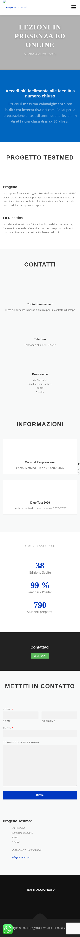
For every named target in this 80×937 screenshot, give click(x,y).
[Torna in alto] (40, 919)
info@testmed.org (21, 857)
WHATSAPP (40, 655)
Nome (8, 709)
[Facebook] (35, 900)
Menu (73, 7)
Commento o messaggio (21, 742)
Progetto (10, 187)
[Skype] (45, 900)
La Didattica (13, 218)
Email (8, 727)
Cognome (48, 721)
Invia (40, 795)
